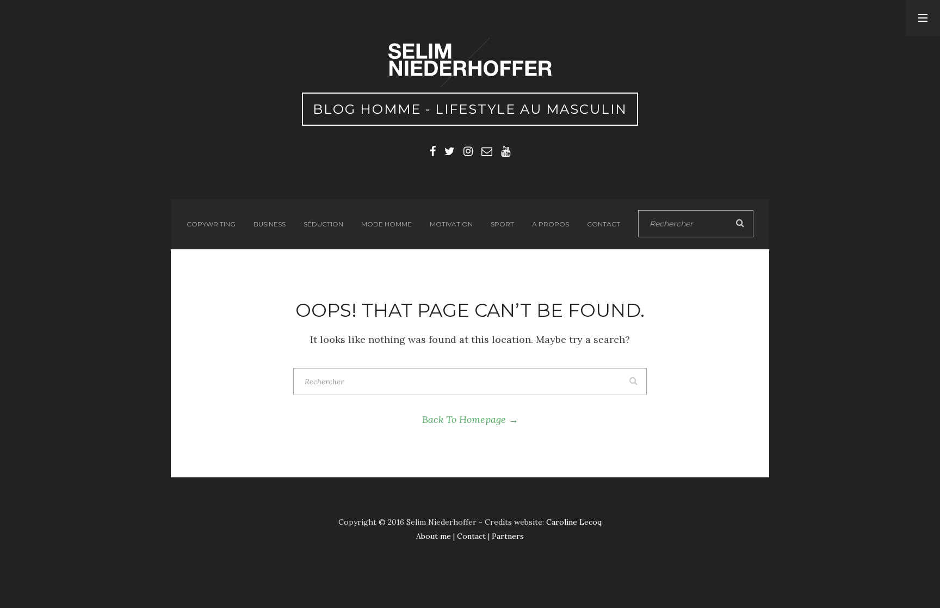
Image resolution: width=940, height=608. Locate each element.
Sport (502, 224)
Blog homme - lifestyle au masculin (470, 109)
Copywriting (211, 224)
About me (433, 536)
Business (269, 224)
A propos (550, 224)
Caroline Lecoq (574, 522)
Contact (603, 224)
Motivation (451, 224)
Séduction (323, 224)
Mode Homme (386, 224)
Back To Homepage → (470, 419)
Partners (508, 536)
